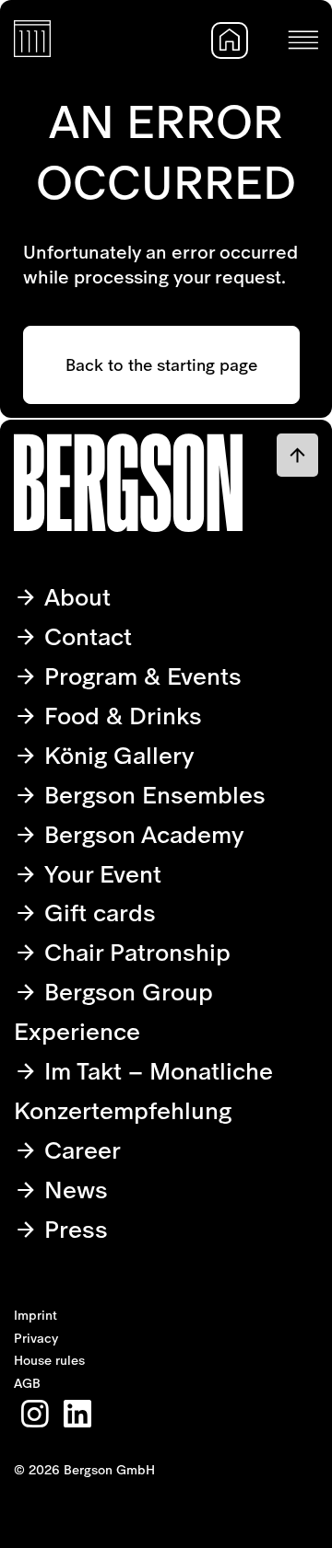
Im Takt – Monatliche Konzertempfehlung (143, 1090)
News (73, 1189)
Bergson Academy (141, 834)
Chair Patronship (134, 952)
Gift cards (97, 912)
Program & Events (140, 676)
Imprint (35, 1315)
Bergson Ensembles (152, 795)
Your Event (99, 874)
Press (73, 1229)
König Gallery (116, 755)
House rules (49, 1360)
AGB (27, 1383)
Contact (85, 636)
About (74, 597)
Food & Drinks (120, 716)
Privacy (36, 1338)
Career (79, 1150)
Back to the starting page (161, 364)
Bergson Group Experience (113, 1011)
